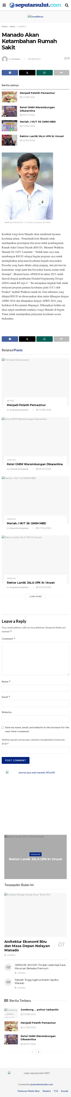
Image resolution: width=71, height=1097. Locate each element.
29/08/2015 (34, 59)
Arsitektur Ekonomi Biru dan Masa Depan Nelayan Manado (27, 946)
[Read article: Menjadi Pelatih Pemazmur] (9, 96)
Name (6, 681)
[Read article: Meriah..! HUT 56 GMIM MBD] (9, 125)
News (12, 26)
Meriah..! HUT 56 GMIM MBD (38, 121)
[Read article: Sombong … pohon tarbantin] (11, 1013)
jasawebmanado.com (42, 1084)
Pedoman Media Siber (29, 1091)
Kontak (64, 1091)
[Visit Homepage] (35, 5)
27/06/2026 (28, 126)
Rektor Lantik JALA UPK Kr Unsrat (42, 136)
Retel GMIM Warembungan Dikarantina (35, 464)
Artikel (10, 401)
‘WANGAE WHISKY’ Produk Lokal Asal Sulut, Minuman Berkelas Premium (40, 966)
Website (7, 712)
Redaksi (16, 59)
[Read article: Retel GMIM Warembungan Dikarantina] (9, 111)
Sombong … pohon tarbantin (40, 1009)
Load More (35, 596)
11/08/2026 (28, 97)
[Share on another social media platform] (61, 72)
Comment (8, 638)
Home (5, 26)
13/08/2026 (29, 1014)
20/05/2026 (28, 140)
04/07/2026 (28, 115)
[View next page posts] (38, 1051)
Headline (22, 26)
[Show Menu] (4, 5)
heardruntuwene (19, 409)
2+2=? (5, 743)
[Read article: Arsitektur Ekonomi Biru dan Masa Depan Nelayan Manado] (35, 915)
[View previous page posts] (32, 1051)
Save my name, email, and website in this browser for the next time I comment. (37, 729)
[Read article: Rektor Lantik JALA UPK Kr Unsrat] (9, 140)
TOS (56, 1091)
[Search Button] (66, 5)
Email (6, 697)
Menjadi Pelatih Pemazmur (37, 93)
